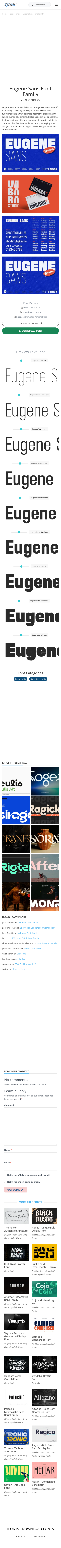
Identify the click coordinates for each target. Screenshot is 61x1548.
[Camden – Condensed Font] (44, 1325)
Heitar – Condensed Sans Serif (43, 1483)
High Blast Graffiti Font (14, 1266)
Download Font (32, 330)
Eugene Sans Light (32, 444)
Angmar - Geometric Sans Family (16, 1298)
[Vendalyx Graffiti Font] (44, 1364)
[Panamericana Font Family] (16, 896)
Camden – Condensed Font (41, 1338)
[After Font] (45, 868)
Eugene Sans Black (32, 650)
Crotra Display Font (33, 948)
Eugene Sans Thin (32, 376)
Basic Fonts (15, 14)
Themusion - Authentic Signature (16, 1229)
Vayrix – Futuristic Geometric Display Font (15, 1336)
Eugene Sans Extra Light (32, 410)
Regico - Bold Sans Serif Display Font (43, 1447)
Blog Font (21, 953)
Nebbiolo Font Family (28, 922)
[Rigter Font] (16, 868)
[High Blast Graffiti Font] (16, 1252)
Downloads (28, 312)
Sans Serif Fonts (38, 679)
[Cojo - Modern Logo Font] (44, 1289)
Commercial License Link (30, 323)
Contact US (21, 1536)
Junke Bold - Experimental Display (44, 1266)
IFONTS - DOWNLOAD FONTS (30, 1528)
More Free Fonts (30, 1202)
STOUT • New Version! (25, 964)
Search (31, 4)
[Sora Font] (45, 839)
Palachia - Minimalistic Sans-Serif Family (14, 1412)
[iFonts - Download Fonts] (11, 4)
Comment (10, 1105)
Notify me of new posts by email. (23, 1182)
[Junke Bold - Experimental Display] (44, 1252)
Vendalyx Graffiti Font (41, 1378)
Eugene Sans (32, 479)
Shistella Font (18, 969)
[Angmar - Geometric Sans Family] (16, 1285)
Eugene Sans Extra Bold (32, 616)
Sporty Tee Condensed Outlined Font (37, 927)
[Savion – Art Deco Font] (16, 1473)
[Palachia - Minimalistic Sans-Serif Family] (16, 1397)
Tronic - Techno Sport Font (13, 1450)
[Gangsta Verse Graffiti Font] (16, 1364)
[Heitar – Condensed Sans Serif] (44, 1470)
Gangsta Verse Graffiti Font (12, 1378)
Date (25, 307)
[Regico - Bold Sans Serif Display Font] (44, 1434)
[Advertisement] (30, 51)
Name (8, 1150)
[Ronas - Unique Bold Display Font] (44, 1216)
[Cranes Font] (16, 839)
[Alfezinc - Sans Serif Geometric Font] (44, 1397)
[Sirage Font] (16, 810)
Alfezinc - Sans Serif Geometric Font (43, 1410)
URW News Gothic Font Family (25, 938)
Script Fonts (15, 1238)
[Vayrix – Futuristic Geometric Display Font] (16, 1322)
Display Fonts (10, 1234)
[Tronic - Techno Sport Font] (16, 1437)
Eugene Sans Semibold (32, 547)
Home (4, 14)
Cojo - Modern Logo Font (43, 1302)
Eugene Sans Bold (32, 581)
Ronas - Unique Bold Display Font (43, 1229)
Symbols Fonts (16, 1307)
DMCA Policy (39, 1536)
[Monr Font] (45, 896)
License (20, 316)
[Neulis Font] (16, 781)
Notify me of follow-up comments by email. (28, 1175)
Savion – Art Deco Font (14, 1486)
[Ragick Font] (45, 810)
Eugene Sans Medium (32, 513)
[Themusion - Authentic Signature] (16, 1216)
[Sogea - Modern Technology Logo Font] (45, 781)
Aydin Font (21, 959)
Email (7, 1162)
